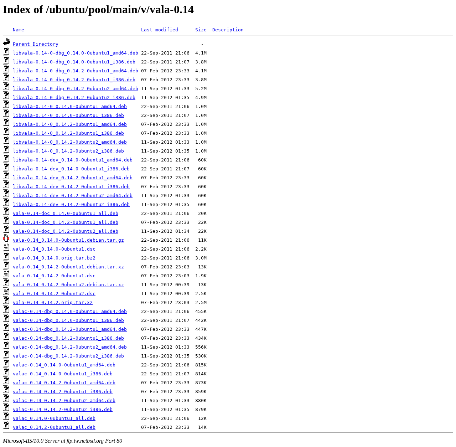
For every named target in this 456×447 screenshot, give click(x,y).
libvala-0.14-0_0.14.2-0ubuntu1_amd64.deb (70, 124)
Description (228, 29)
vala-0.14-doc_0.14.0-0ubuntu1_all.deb (65, 213)
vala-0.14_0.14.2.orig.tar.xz (53, 302)
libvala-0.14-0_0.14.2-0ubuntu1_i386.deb (68, 133)
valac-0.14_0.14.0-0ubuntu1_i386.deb (63, 373)
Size (201, 29)
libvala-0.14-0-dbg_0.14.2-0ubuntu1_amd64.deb (75, 70)
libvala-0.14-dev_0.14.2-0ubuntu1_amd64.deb (73, 177)
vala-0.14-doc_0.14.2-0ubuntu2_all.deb (65, 231)
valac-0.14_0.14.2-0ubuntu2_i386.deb (63, 409)
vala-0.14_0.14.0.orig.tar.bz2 (54, 258)
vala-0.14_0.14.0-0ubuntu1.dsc (54, 249)
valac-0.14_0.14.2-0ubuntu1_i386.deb (63, 391)
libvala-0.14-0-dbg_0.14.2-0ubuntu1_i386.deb (74, 79)
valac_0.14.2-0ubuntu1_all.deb (54, 427)
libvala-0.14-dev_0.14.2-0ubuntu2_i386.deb (71, 204)
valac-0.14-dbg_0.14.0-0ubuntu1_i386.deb (68, 320)
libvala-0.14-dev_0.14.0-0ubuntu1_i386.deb (71, 168)
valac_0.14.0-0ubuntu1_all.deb (54, 418)
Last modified (159, 29)
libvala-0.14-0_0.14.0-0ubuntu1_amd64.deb (70, 106)
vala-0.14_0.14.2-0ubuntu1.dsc (54, 275)
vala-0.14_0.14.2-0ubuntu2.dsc (54, 293)
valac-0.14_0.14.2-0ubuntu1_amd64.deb (64, 382)
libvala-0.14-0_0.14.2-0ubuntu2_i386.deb (68, 151)
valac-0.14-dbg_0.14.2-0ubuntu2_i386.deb (68, 356)
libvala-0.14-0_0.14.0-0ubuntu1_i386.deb (68, 115)
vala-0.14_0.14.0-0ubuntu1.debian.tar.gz (68, 240)
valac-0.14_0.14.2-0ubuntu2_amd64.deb (64, 400)
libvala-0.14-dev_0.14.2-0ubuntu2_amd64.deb (73, 195)
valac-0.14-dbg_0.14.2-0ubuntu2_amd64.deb (70, 347)
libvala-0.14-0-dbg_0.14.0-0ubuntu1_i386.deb (74, 62)
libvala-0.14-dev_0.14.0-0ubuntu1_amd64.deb (73, 160)
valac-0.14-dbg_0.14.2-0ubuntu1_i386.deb (68, 338)
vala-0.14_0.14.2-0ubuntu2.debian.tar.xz (68, 284)
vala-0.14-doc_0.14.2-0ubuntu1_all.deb (65, 222)
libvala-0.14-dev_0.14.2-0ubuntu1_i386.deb (71, 186)
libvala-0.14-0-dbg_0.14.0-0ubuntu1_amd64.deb (75, 53)
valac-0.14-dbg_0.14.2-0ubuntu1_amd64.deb (70, 329)
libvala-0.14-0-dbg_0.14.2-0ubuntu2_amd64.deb (75, 88)
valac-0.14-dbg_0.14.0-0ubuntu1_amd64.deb (70, 311)
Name (18, 29)
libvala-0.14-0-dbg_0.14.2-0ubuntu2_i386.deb (74, 97)
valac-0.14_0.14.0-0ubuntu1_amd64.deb (64, 365)
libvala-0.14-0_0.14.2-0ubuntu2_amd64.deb (70, 142)
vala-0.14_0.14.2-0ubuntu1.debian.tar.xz (68, 266)
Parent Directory (35, 44)
